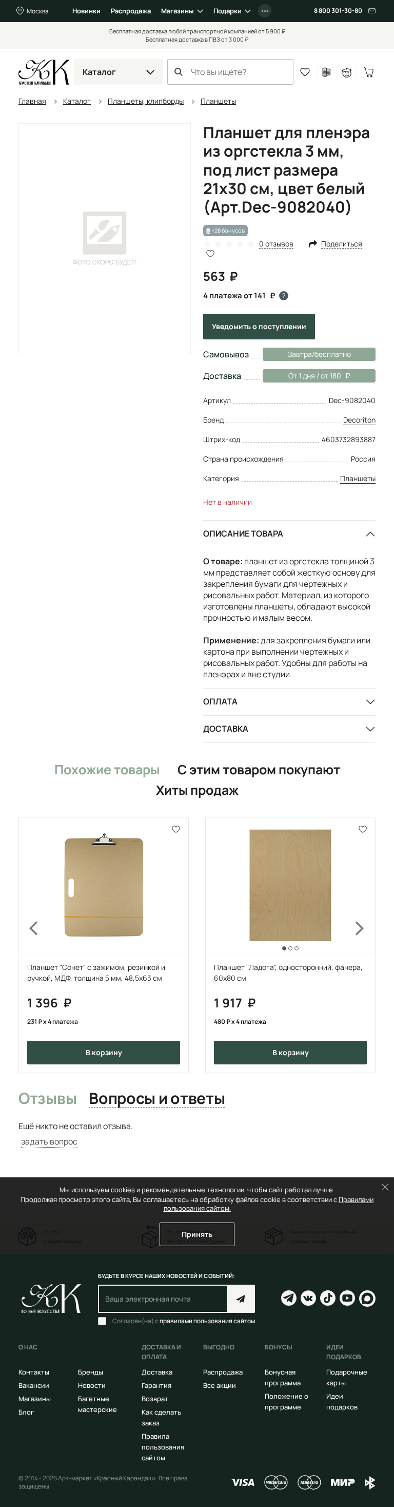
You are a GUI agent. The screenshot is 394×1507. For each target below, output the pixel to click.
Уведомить (259, 326)
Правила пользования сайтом (163, 1447)
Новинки (86, 10)
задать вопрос (49, 1141)
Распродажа (131, 10)
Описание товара (243, 533)
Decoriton (359, 420)
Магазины (177, 10)
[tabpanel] (197, 1134)
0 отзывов (276, 244)
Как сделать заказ (161, 1417)
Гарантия (156, 1385)
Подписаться (241, 1299)
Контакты (33, 1372)
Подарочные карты (346, 1377)
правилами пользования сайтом (207, 1321)
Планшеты (358, 478)
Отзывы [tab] (47, 1099)
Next (366, 945)
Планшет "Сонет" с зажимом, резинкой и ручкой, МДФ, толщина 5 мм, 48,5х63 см (96, 972)
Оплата (220, 701)
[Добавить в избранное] (176, 829)
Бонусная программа (283, 1377)
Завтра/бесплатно (319, 354)
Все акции (219, 1385)
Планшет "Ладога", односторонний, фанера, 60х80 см (288, 972)
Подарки (227, 10)
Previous (28, 945)
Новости (92, 1385)
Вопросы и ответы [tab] (157, 1099)
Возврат (155, 1398)
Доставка (225, 728)
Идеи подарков (342, 1401)
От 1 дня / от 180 (302, 375)
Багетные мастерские (97, 1404)
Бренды (90, 1372)
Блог (26, 1412)
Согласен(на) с (183, 1321)
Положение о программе (286, 1401)
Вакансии (33, 1385)
